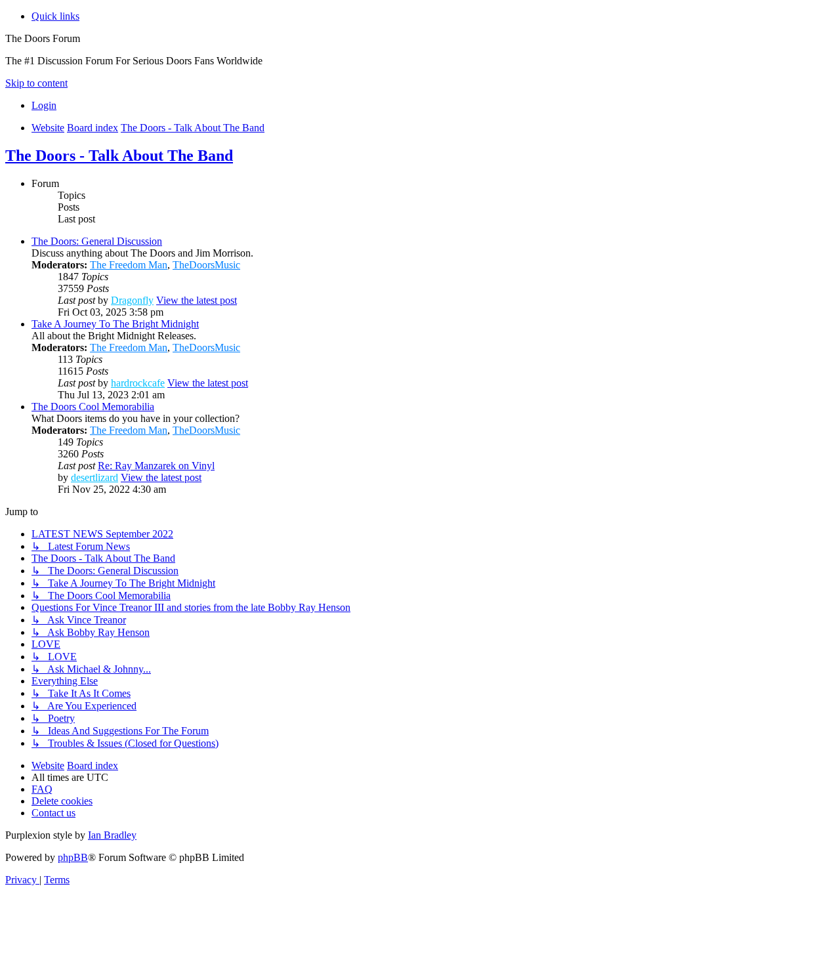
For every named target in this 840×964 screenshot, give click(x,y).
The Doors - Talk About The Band (119, 155)
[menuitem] (44, 105)
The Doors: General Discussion (97, 241)
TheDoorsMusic (206, 264)
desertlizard (94, 477)
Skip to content (36, 83)
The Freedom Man (128, 264)
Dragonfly (132, 300)
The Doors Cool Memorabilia (93, 406)
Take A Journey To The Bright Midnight (115, 323)
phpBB (73, 857)
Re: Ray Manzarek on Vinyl (156, 465)
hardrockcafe (138, 382)
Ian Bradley (112, 835)
